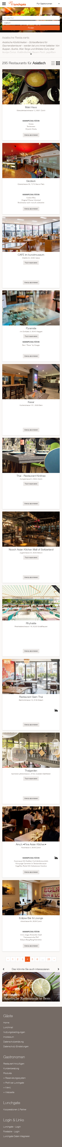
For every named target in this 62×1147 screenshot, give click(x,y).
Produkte (7, 1073)
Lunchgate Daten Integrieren (16, 1136)
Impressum (8, 1037)
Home (6, 1022)
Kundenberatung (11, 1068)
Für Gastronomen (44, 3)
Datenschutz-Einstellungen (16, 1046)
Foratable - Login (11, 1131)
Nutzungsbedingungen (14, 1032)
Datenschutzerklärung (13, 1041)
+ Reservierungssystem (14, 1078)
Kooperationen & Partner (14, 1109)
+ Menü (7, 1087)
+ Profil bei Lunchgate (13, 1082)
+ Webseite (8, 1092)
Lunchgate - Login (12, 1126)
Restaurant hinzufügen (13, 1063)
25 (48, 959)
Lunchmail (8, 1027)
